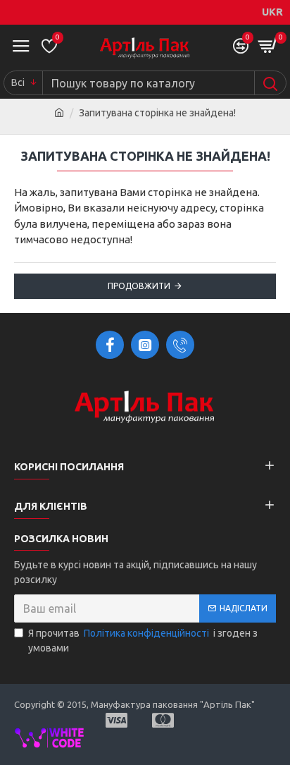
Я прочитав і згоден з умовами (143, 641)
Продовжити (139, 285)
